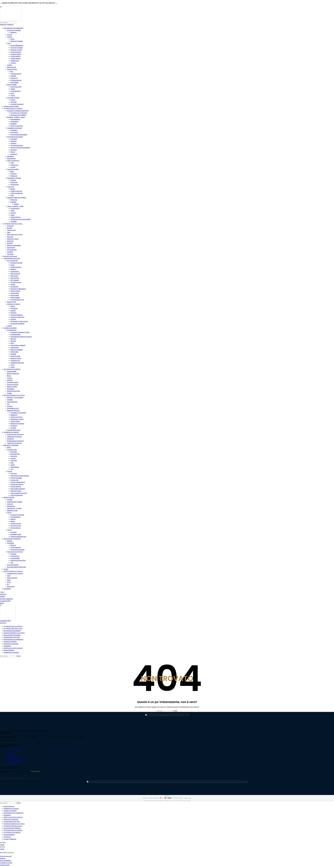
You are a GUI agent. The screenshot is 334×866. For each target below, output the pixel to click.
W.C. (11, 469)
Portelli (12, 167)
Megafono (13, 415)
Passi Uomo (14, 165)
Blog (8, 752)
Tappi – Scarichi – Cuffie (15, 206)
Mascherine (11, 506)
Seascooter (11, 587)
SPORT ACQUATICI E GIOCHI (12, 571)
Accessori (10, 226)
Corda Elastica (15, 56)
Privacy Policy (11, 756)
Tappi (12, 215)
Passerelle (13, 182)
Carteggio (10, 543)
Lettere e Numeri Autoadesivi (20, 148)
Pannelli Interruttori (13, 430)
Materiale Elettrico (13, 411)
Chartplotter (14, 556)
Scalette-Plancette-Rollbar (16, 198)
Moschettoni (11, 158)
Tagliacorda (14, 61)
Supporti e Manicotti (17, 317)
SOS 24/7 (3, 594)
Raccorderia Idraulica (17, 489)
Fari (8, 404)
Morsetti (10, 243)
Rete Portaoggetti (16, 350)
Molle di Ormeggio (16, 41)
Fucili (8, 576)
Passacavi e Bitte (13, 169)
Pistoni (12, 152)
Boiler (9, 447)
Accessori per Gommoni (15, 434)
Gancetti (10, 237)
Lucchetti (13, 150)
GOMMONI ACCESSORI (11, 432)
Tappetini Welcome (17, 363)
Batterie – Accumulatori (15, 397)
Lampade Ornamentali (18, 413)
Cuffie (12, 211)
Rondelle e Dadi (15, 534)
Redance (13, 32)
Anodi (12, 265)
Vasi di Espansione (16, 495)
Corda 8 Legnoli (15, 54)
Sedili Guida (14, 352)
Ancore (9, 35)
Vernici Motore (15, 528)
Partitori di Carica (16, 417)
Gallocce (13, 174)
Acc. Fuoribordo (12, 261)
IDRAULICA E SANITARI (10, 445)
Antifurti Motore (15, 267)
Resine (12, 521)
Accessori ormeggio (14, 30)
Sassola (13, 311)
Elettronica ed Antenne (15, 552)
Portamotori (14, 293)
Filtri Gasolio (14, 280)
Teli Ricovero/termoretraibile (20, 219)
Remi (12, 93)
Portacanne (14, 185)
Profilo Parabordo (16, 193)
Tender (9, 393)
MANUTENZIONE (8, 497)
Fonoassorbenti (15, 282)
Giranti (12, 285)
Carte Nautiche (15, 547)
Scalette (13, 202)
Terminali (10, 254)
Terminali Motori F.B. (17, 300)
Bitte (12, 172)
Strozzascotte (12, 250)
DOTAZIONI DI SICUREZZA (11, 369)
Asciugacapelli (15, 334)
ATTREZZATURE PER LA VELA (12, 224)
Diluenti (12, 519)
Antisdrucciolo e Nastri (11, 106)
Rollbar (16, 204)
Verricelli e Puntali (13, 98)
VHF (11, 563)
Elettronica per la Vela (14, 235)
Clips (8, 232)
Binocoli (13, 545)
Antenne (13, 554)
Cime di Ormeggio (16, 48)
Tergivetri (13, 426)
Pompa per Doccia (16, 484)
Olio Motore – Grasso (14, 508)
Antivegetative (15, 517)
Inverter (10, 406)
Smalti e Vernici (15, 524)
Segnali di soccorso (13, 391)
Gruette (13, 180)
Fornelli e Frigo (12, 450)
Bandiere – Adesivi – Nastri (16, 117)
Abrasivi (9, 500)
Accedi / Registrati (9, 839)
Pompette (13, 308)
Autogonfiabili (11, 371)
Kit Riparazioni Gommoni (15, 441)
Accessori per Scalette (18, 115)
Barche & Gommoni (10, 256)
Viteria (9, 530)
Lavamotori (14, 287)
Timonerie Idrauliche (17, 324)
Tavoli (12, 365)
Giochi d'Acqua (12, 578)
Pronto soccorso (12, 384)
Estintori (10, 380)
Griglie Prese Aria (16, 191)
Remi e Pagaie (12, 85)
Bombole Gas (15, 454)
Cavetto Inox (11, 230)
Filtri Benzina (14, 278)
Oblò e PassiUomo (13, 161)
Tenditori (10, 252)
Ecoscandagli (14, 558)
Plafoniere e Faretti (17, 419)
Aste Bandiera (15, 119)
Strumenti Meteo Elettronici (16, 567)
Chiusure (13, 143)
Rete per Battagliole (14, 245)
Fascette (13, 532)
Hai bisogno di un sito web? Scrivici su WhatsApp (154, 800)
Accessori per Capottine (18, 113)
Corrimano (14, 132)
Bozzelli (9, 228)
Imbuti (12, 306)
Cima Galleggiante (16, 45)
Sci (8, 584)
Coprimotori (14, 271)
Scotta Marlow (15, 59)
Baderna (13, 269)
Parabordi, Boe (12, 69)
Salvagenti (10, 389)
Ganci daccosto (15, 87)
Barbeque (13, 452)
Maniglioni (10, 156)
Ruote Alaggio (15, 298)
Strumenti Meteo (13, 565)
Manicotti (10, 241)
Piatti (12, 343)
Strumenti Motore (16, 315)
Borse (9, 376)
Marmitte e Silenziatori (18, 289)
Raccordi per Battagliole (18, 135)
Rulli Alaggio (14, 82)
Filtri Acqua (14, 276)
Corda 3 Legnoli (15, 52)
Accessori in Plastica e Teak (19, 332)
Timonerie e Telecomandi (19, 321)
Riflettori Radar (12, 387)
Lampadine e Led (12, 408)
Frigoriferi (13, 461)
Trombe (13, 428)
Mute (8, 580)
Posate (5, 569)
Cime (9, 43)
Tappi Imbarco (15, 217)
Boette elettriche (13, 374)
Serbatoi (13, 313)
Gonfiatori (10, 439)
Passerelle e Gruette (14, 178)
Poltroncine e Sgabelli (17, 345)
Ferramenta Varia (16, 145)
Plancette (13, 200)
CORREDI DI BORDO (10, 328)
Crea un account (5, 856)
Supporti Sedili (15, 356)
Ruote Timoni (11, 302)
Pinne (9, 582)
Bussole (9, 541)
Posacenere (14, 348)
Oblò (12, 163)
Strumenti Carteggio (17, 550)
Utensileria (7, 589)
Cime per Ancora (16, 50)
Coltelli (9, 65)
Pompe (9, 471)
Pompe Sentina (15, 487)
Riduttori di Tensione (17, 424)
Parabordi (13, 78)
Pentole (13, 341)
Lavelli (12, 465)
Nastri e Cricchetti (16, 126)
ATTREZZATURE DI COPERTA (12, 109)
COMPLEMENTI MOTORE (11, 258)
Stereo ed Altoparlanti (18, 560)
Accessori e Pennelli (17, 515)
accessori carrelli (16, 263)
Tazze (12, 367)
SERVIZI (2, 597)
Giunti (12, 39)
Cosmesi (10, 504)
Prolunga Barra (15, 91)
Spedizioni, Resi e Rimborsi (15, 758)
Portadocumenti (12, 382)
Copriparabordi (15, 74)
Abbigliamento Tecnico (15, 573)
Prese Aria (10, 187)
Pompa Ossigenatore (17, 482)
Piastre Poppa (15, 291)
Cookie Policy (11, 754)
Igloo (12, 463)
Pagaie (12, 89)
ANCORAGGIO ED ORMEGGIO (13, 28)
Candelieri (13, 130)
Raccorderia (14, 295)
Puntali (12, 100)
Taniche (13, 319)
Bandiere (13, 124)
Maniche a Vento (13, 239)
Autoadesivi (14, 122)
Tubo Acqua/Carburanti (18, 493)
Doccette (13, 456)
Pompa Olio (14, 480)
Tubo (12, 195)
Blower (12, 189)
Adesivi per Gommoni (14, 437)
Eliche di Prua (11, 67)
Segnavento (11, 248)
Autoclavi (13, 474)
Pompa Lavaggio (16, 478)
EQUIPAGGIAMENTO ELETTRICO (14, 395)
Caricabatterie (12, 402)
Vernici (9, 513)
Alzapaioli (13, 139)
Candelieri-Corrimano (14, 128)
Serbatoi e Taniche (13, 304)
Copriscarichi (14, 208)
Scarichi (13, 213)
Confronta (7, 837)
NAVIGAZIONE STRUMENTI (12, 539)
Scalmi (12, 95)
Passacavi (13, 176)
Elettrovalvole (15, 274)
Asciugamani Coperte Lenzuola (21, 337)
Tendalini (13, 221)
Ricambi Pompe (15, 491)
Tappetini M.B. (15, 361)
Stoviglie (13, 354)
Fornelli (12, 458)
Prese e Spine (15, 421)
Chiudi (2, 845)
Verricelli (13, 102)
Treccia (13, 63)
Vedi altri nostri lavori (169, 800)
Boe (11, 72)
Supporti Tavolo (15, 358)
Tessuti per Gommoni (14, 443)
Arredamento (11, 330)
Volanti (9, 326)
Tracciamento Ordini (14, 763)
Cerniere (13, 141)
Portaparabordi (15, 80)
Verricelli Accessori (16, 104)
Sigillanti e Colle (12, 510)
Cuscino (9, 378)
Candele (10, 400)
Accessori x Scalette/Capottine (18, 111)
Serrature (13, 154)
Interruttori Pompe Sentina (19, 476)
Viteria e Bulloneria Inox (18, 537)
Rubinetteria (14, 467)
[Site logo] (10, 20)
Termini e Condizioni (14, 761)
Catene (9, 37)
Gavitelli (13, 76)
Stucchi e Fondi (15, 526)
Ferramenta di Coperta (15, 137)
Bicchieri (13, 339)
